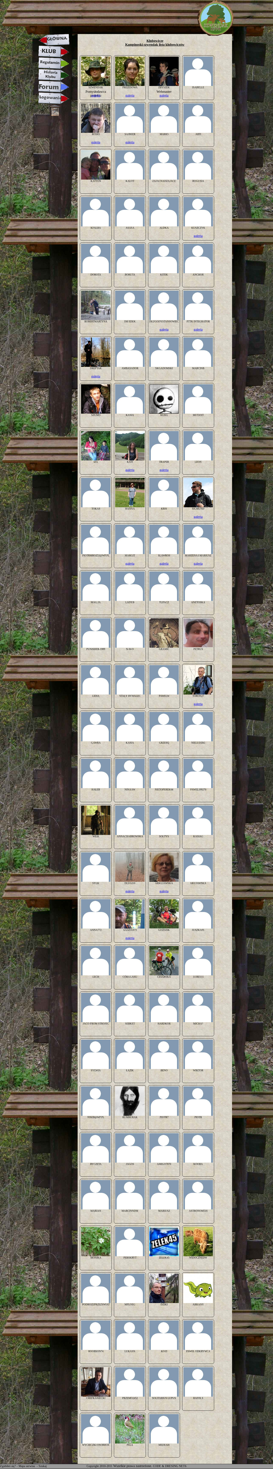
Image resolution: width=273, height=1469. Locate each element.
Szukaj (43, 1466)
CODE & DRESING (165, 1466)
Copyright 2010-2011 (99, 1466)
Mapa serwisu (27, 1466)
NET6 (182, 1466)
